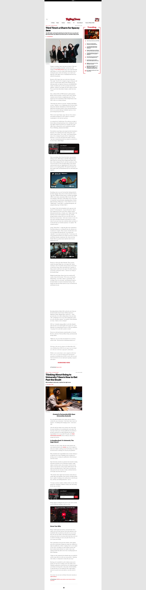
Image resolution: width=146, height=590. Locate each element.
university (52, 580)
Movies (69, 22)
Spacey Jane (59, 367)
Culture (63, 22)
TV (73, 22)
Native (74, 579)
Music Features (54, 25)
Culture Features (55, 372)
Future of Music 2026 (89, 22)
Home (47, 25)
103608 (58, 579)
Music (58, 22)
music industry (69, 579)
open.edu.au (53, 576)
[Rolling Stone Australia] (73, 20)
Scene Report (80, 22)
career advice (63, 579)
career (64, 447)
